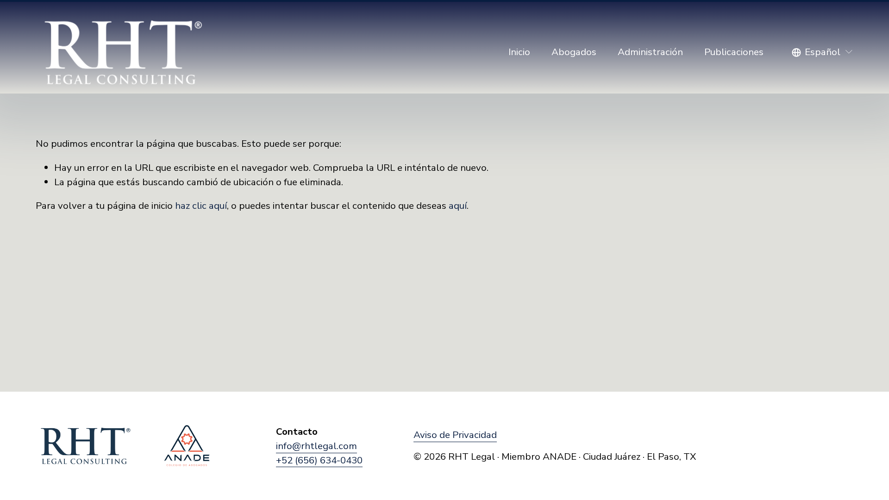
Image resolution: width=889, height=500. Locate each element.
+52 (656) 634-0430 (319, 460)
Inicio (519, 51)
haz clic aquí (201, 205)
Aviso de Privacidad (455, 434)
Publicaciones (734, 51)
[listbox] (822, 52)
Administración (650, 51)
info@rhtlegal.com (316, 445)
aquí (458, 205)
